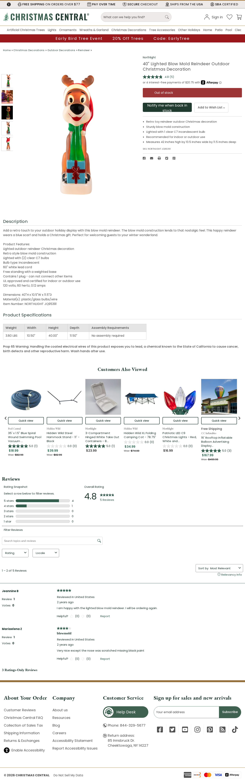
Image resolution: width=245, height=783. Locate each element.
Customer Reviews (20, 710)
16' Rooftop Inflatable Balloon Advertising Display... (219, 442)
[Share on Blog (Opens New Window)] (222, 729)
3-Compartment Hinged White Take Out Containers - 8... (103, 437)
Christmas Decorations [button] (128, 30)
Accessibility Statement (72, 740)
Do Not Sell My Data (68, 775)
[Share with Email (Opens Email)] (151, 158)
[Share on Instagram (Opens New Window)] (197, 729)
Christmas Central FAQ (23, 717)
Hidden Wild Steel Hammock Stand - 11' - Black (63, 437)
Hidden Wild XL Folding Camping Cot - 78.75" (140, 435)
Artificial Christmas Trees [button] (26, 30)
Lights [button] (52, 30)
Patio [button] (219, 30)
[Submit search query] (167, 17)
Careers (59, 733)
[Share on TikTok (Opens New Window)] (235, 729)
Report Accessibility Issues (75, 748)
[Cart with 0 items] (239, 16)
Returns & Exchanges (22, 740)
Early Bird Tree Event (79, 38)
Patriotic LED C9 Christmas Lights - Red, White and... (180, 437)
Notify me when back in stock (167, 107)
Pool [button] (228, 30)
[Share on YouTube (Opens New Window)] (185, 729)
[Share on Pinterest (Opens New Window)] (174, 158)
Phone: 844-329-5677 (126, 725)
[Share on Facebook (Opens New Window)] (144, 158)
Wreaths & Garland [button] (94, 30)
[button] (9, 4)
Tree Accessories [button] (162, 30)
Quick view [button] (26, 421)
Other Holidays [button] (189, 30)
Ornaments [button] (68, 30)
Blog (56, 725)
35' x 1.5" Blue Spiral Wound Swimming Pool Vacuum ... (26, 437)
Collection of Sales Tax (23, 725)
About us (60, 710)
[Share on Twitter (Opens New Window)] (166, 158)
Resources (61, 717)
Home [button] (207, 30)
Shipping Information (22, 733)
